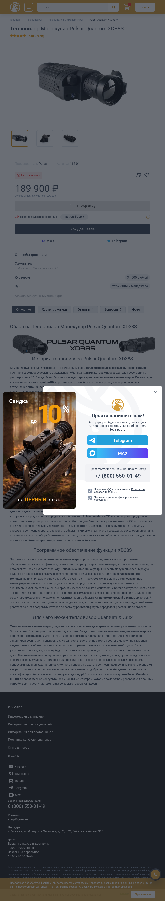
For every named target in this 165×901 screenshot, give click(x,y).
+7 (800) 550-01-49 (118, 476)
